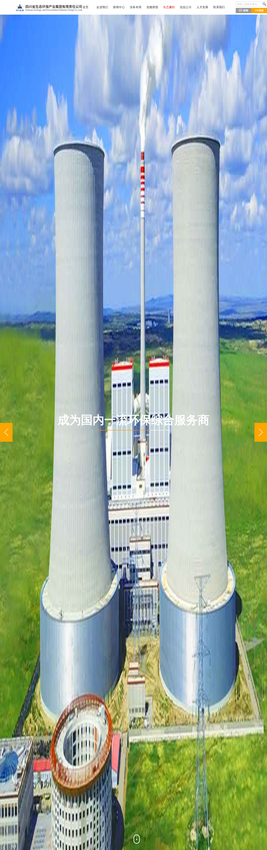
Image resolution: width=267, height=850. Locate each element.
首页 (85, 7)
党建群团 (152, 7)
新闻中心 (119, 7)
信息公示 (185, 7)
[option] (133, 432)
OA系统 (259, 10)
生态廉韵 (169, 7)
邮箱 (245, 10)
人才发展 (202, 7)
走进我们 (102, 7)
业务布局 (135, 7)
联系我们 (219, 7)
